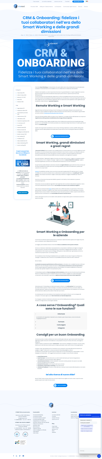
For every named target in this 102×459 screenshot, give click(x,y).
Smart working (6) (21, 145)
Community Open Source (69, 6)
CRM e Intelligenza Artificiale (39, 430)
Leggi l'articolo (22, 192)
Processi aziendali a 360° (38, 419)
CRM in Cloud (74, 415)
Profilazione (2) (20, 138)
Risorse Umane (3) (21, 129)
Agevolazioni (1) (20, 108)
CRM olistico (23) (21, 118)
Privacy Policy (79, 456)
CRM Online (35, 433)
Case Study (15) (20, 93)
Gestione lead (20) (21, 127)
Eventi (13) (19, 125)
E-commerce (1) (21, 123)
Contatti (67, 1)
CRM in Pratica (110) (21, 95)
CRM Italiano (36, 431)
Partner (86, 6)
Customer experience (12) (23, 121)
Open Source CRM (75, 416)
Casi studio (36, 1)
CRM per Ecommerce (38, 424)
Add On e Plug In (74, 418)
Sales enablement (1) (22, 141)
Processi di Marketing (38, 415)
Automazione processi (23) (22, 113)
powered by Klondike (96, 416)
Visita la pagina (61, 385)
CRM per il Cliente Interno (46, 6)
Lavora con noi (58, 1)
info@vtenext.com (22, 418)
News (53, 430)
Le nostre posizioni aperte (62, 136)
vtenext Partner (55, 418)
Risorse (80, 6)
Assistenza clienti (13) (22, 110)
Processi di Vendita (37, 416)
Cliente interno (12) (21, 116)
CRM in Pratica (55, 427)
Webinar (54, 432)
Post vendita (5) (21, 136)
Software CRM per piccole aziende (41, 422)
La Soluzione (58, 6)
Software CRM (36, 425)
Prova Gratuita (78, 1)
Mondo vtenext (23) (22, 134)
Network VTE (55, 429)
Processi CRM (34, 6)
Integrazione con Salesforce (39, 421)
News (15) (19, 99)
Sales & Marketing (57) (22, 143)
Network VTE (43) (21, 97)
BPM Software (36, 427)
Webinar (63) (20, 101)
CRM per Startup (37, 428)
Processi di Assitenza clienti (39, 418)
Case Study (54, 426)
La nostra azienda (46, 1)
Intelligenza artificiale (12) (23, 132)
